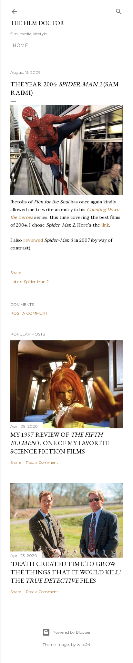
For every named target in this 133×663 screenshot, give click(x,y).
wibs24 (83, 644)
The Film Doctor (37, 23)
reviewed (33, 240)
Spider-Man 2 (36, 281)
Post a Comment (28, 313)
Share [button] (15, 272)
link (105, 225)
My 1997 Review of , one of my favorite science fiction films (59, 442)
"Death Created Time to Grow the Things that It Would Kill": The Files (66, 572)
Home (20, 45)
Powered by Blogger (72, 632)
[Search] (119, 10)
